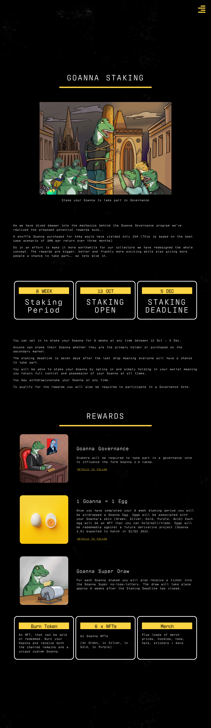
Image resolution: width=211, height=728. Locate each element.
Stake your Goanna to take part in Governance (105, 200)
